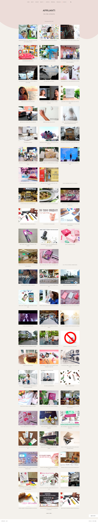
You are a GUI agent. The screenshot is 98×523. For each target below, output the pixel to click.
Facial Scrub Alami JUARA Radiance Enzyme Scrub (70, 81)
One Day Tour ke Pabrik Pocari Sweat (70, 285)
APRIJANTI (49, 10)
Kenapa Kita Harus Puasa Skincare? (70, 346)
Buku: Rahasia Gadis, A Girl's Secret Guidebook (49, 406)
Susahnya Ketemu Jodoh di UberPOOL (28, 285)
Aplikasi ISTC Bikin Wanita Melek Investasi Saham (70, 40)
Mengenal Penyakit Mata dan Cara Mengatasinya (70, 467)
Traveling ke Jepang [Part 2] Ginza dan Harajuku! (70, 142)
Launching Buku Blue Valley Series (49, 60)
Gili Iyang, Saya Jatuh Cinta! (49, 81)
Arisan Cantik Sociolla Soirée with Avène (28, 406)
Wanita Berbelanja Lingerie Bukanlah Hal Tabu (49, 162)
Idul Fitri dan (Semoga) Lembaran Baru (70, 264)
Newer (47, 513)
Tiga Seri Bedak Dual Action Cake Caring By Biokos (70, 305)
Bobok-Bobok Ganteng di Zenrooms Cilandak (28, 346)
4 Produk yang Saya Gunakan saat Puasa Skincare (49, 346)
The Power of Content (28, 142)
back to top (93, 515)
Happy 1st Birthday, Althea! (70, 244)
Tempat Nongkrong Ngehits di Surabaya (70, 183)
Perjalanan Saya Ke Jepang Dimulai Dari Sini (28, 183)
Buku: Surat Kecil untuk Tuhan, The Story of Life (49, 264)
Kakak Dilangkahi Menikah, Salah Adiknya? (49, 40)
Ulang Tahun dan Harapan (28, 365)
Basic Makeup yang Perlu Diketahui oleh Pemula (70, 508)
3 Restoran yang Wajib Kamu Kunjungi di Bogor (49, 203)
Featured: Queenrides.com (49, 385)
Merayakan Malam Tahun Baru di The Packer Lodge (70, 487)
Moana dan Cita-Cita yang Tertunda (28, 101)
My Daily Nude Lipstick (70, 385)
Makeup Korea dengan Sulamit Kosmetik (28, 426)
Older (50, 513)
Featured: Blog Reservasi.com (28, 60)
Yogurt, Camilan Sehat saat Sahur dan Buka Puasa (49, 305)
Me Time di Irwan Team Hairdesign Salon (28, 203)
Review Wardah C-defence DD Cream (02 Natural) (28, 508)
